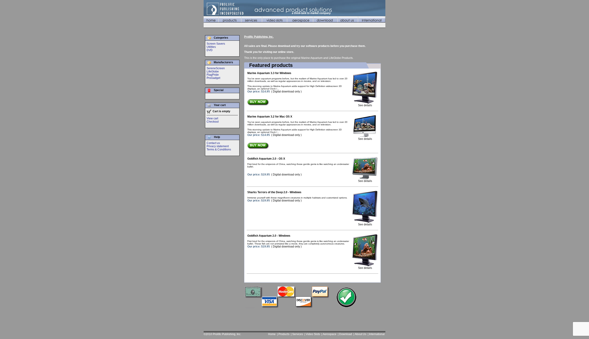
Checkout (213, 121)
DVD (210, 50)
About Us (360, 334)
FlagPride (213, 74)
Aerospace (329, 334)
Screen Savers (216, 43)
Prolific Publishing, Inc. (259, 36)
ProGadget (213, 78)
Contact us (213, 143)
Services (297, 334)
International (377, 334)
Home (272, 334)
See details (365, 105)
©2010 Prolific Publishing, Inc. (222, 334)
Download (345, 334)
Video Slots (313, 334)
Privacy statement (218, 146)
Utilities (211, 47)
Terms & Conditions (219, 149)
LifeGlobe (213, 71)
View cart (212, 118)
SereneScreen (216, 68)
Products (283, 334)
